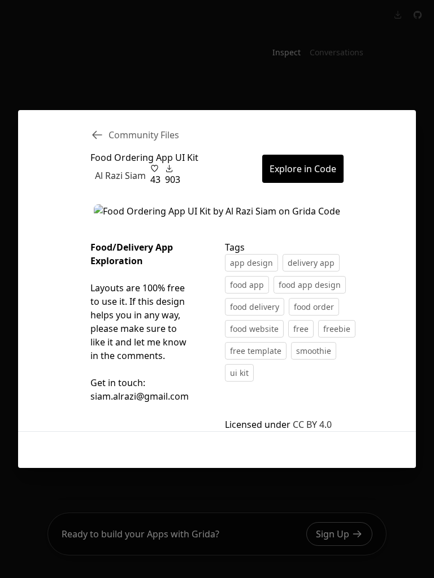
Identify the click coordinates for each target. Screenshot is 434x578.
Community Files (143, 135)
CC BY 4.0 (312, 424)
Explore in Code (303, 169)
